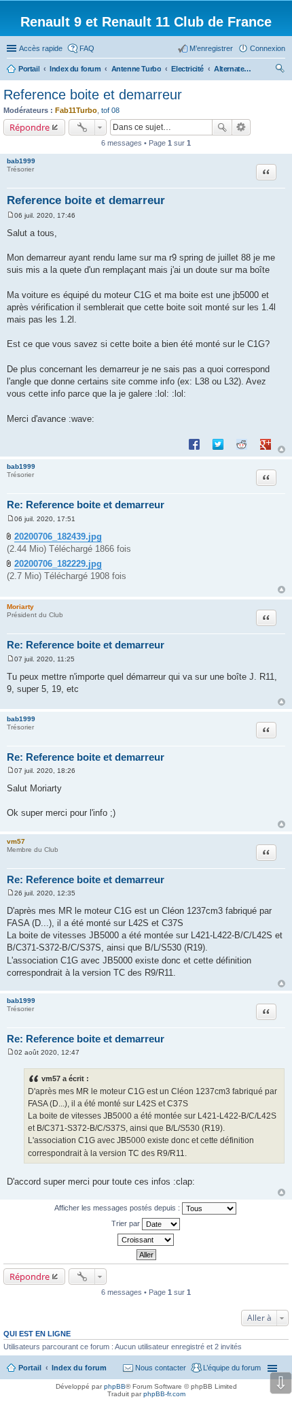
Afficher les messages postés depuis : (118, 1208)
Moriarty (20, 606)
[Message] (10, 215)
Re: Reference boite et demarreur (85, 504)
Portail (28, 69)
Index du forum (79, 1368)
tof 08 (110, 110)
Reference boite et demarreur (92, 94)
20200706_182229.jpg (58, 564)
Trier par (126, 1223)
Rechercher (222, 127)
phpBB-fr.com (164, 1394)
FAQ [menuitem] (86, 48)
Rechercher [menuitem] (279, 70)
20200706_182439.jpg (58, 536)
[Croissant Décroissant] (146, 1240)
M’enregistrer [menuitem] (211, 48)
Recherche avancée (241, 127)
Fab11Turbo (76, 110)
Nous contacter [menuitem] (160, 1368)
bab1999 (21, 161)
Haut (281, 449)
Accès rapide (40, 48)
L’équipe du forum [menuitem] (232, 1368)
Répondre (30, 127)
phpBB (115, 1386)
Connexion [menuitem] (267, 48)
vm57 (16, 841)
